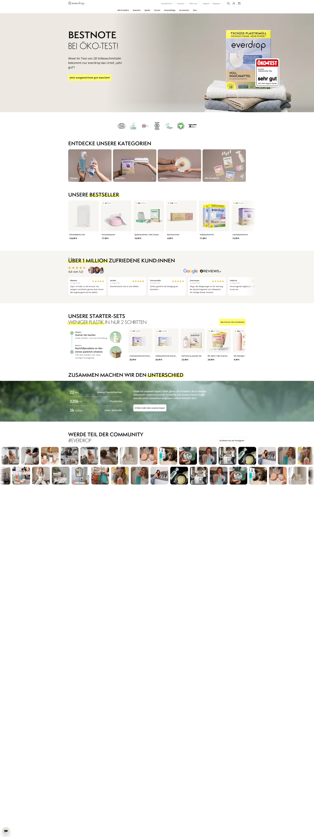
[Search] (228, 3)
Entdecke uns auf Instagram (232, 440)
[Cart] (239, 3)
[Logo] (76, 3)
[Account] (234, 3)
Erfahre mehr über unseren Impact (150, 408)
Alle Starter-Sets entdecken (232, 322)
